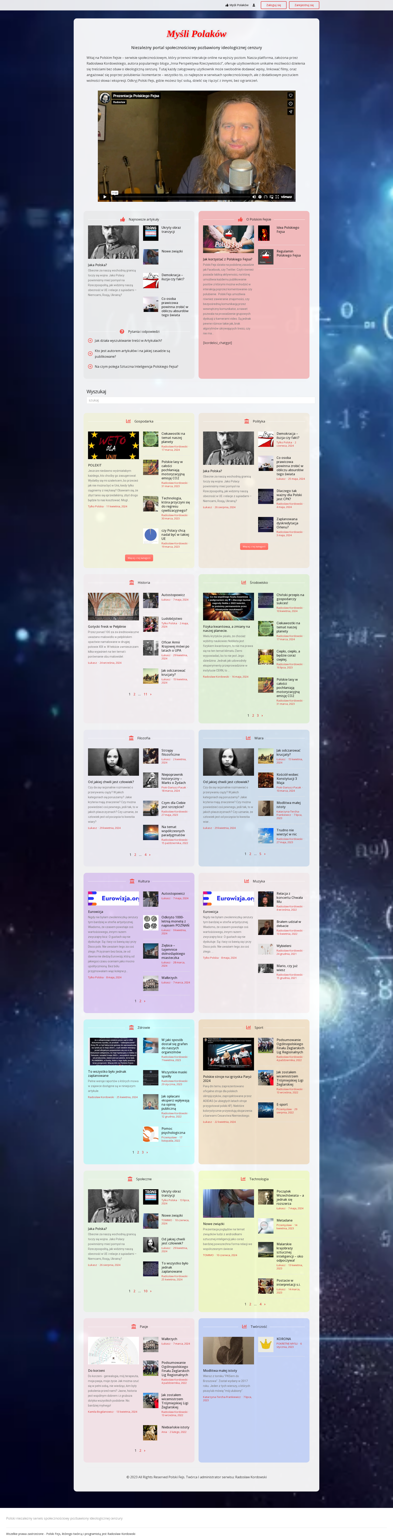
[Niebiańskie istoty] (150, 1432)
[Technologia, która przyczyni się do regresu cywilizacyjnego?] (150, 503)
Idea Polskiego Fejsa (288, 229)
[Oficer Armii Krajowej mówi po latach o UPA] (150, 648)
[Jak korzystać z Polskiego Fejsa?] (228, 239)
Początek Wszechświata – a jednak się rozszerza (290, 1197)
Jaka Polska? (97, 265)
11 (145, 694)
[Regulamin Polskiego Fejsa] (265, 257)
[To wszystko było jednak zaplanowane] (113, 1051)
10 (145, 1291)
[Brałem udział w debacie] (265, 927)
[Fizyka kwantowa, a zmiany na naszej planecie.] (228, 606)
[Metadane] (265, 1226)
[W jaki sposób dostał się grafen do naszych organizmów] (150, 1045)
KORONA (284, 1339)
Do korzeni (96, 1370)
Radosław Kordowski (174, 446)
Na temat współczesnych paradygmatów (173, 831)
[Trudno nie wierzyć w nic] (265, 835)
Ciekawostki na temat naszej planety (173, 437)
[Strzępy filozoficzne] (150, 756)
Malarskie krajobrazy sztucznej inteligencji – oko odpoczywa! (290, 1252)
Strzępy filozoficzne (170, 752)
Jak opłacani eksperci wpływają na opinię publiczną (175, 1102)
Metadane (284, 1220)
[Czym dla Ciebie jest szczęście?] (150, 808)
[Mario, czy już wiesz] (265, 968)
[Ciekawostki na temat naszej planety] (150, 439)
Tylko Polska (96, 506)
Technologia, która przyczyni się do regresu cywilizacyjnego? (175, 504)
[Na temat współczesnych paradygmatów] (150, 832)
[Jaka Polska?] (113, 242)
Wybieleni (284, 946)
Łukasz (207, 507)
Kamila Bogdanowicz (101, 1411)
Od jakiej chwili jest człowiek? (111, 782)
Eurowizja (95, 911)
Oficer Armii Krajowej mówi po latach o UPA (175, 646)
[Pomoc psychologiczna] (150, 1134)
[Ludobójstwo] (150, 624)
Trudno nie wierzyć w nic (287, 832)
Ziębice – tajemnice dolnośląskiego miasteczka (173, 951)
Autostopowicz (173, 595)
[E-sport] (265, 1110)
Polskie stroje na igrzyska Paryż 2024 (227, 1078)
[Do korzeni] (113, 1350)
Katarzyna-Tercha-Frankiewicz (288, 813)
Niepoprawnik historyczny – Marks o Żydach (173, 778)
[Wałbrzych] (150, 983)
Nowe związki (172, 251)
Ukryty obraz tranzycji (171, 229)
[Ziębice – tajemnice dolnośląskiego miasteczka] (150, 951)
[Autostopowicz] (150, 600)
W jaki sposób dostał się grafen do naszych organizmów (174, 1046)
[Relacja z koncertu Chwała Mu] (265, 899)
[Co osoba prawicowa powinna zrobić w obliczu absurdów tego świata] (150, 304)
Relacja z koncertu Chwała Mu (290, 897)
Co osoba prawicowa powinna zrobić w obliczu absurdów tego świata (175, 306)
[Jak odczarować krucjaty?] (150, 676)
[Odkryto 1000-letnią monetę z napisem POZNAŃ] (150, 922)
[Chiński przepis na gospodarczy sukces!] (265, 600)
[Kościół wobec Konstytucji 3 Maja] (265, 780)
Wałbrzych (169, 977)
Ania (164, 1432)
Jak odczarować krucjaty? (173, 672)
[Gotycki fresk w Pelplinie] (113, 606)
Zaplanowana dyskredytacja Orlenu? (287, 523)
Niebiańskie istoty (175, 1427)
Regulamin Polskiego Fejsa (289, 253)
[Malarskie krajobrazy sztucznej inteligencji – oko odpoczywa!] (265, 1249)
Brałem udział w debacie (289, 923)
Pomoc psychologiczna (173, 1130)
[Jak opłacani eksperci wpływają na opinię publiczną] (150, 1102)
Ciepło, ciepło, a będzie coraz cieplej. (288, 655)
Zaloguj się (273, 5)
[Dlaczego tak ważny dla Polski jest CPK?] (265, 496)
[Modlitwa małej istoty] (265, 808)
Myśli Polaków (238, 5)
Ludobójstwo (171, 618)
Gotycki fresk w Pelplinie (107, 626)
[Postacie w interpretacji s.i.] (265, 1286)
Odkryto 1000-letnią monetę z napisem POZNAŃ (175, 921)
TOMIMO (166, 1220)
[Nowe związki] (150, 257)
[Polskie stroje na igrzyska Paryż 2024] (228, 1054)
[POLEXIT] (113, 445)
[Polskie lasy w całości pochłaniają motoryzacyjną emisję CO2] (150, 467)
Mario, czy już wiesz (287, 968)
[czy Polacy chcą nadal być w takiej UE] (150, 536)
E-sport (282, 1104)
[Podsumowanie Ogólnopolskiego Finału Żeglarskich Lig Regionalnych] (265, 1045)
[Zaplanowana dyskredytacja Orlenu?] (265, 524)
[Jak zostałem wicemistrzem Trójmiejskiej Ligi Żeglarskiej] (265, 1077)
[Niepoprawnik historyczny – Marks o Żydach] (150, 780)
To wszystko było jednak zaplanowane (107, 1073)
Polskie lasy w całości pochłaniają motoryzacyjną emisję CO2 (173, 470)
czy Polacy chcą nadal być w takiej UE (175, 534)
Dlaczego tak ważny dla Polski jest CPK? (289, 495)
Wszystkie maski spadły (174, 1074)
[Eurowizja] (113, 898)
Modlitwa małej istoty (289, 804)
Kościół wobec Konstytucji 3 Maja (287, 778)
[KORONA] (265, 1344)
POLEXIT (95, 465)
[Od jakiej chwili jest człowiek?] (113, 762)
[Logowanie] (254, 5)
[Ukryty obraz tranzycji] (150, 233)
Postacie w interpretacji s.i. (288, 1282)
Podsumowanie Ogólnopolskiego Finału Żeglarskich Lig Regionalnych (290, 1046)
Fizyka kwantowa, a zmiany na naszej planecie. (226, 628)
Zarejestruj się (304, 5)
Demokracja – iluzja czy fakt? (172, 277)
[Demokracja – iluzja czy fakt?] (150, 280)
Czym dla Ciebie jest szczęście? (173, 804)
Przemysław (169, 1137)
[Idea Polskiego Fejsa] (265, 233)
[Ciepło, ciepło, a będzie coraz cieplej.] (265, 657)
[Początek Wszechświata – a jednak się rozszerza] (265, 1197)
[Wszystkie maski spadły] (150, 1077)
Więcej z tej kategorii (139, 557)
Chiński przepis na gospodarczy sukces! (290, 599)
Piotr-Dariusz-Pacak (173, 787)
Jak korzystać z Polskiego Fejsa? (227, 259)
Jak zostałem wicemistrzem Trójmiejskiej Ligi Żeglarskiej (290, 1078)
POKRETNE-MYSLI (287, 1343)
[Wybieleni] (265, 949)
